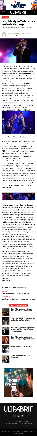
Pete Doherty (22, 288)
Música (10, 421)
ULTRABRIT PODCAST (27, 424)
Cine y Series (18, 421)
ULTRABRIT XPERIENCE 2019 (13, 424)
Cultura (26, 421)
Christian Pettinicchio (21, 137)
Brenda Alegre (14, 35)
